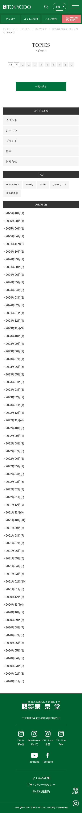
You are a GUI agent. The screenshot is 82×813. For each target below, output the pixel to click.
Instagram (75, 803)
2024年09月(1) (15, 259)
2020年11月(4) (15, 604)
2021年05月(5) (15, 558)
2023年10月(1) (15, 336)
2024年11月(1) (15, 243)
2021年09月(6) (15, 527)
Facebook (48, 762)
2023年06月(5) (15, 366)
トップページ (8, 29)
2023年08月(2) (15, 351)
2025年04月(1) (15, 236)
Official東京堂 (21, 742)
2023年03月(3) (15, 389)
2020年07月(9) (15, 635)
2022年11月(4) (15, 420)
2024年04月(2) (15, 290)
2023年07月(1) (15, 359)
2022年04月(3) (15, 474)
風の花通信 (12, 193)
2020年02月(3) (15, 673)
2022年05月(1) (15, 466)
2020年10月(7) (15, 612)
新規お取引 (76, 791)
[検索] (46, 6)
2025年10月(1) (15, 213)
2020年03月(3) (15, 665)
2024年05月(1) (15, 282)
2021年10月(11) (15, 520)
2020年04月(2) (15, 658)
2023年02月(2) (15, 397)
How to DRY (12, 184)
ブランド (11, 140)
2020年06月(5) (15, 642)
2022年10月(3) (15, 428)
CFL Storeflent (61, 742)
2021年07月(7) (15, 543)
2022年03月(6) (15, 481)
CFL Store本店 (48, 742)
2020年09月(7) (15, 620)
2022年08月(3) (15, 443)
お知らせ (11, 161)
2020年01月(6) (15, 681)
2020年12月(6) (15, 596)
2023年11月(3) (15, 328)
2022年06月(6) (15, 458)
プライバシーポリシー (41, 784)
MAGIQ (29, 184)
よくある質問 (41, 778)
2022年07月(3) (15, 451)
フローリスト (59, 184)
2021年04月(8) (15, 566)
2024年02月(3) (15, 305)
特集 (8, 151)
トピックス (25, 29)
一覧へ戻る (41, 86)
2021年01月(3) (15, 589)
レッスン (11, 130)
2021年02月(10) (16, 581)
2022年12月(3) (15, 412)
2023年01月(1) (15, 405)
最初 (10, 64)
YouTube (34, 762)
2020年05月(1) (15, 650)
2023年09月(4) (15, 343)
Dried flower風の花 (34, 742)
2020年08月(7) (15, 627)
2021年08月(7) (15, 535)
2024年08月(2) (15, 267)
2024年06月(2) (15, 274)
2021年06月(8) (15, 550)
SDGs (43, 184)
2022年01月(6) (15, 497)
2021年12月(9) (15, 504)
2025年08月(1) (15, 220)
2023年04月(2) (15, 382)
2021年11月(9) (15, 512)
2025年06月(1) (15, 228)
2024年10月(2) (15, 251)
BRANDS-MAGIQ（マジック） (65, 29)
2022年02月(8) (15, 489)
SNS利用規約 (41, 791)
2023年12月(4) (15, 320)
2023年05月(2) (15, 374)
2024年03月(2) (15, 297)
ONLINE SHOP (74, 19)
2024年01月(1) (15, 313)
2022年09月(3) (15, 435)
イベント (11, 120)
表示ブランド (41, 29)
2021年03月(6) (15, 573)
